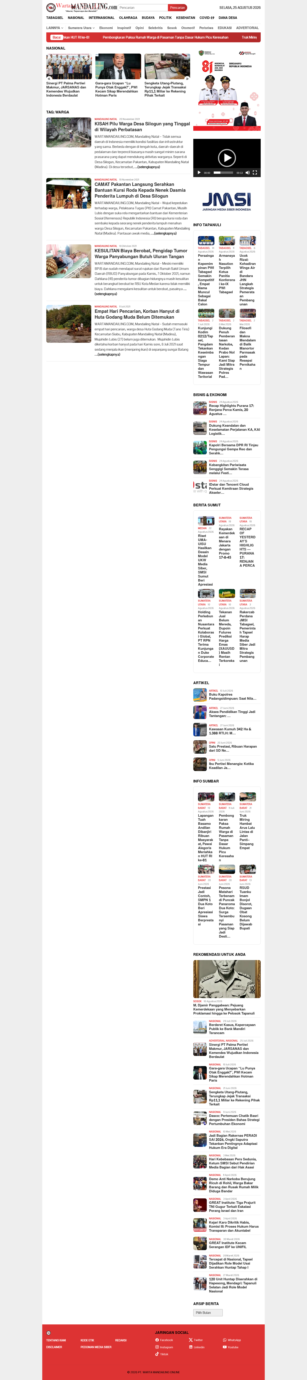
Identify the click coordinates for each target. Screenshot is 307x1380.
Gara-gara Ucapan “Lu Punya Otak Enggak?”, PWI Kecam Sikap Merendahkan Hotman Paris (67, 89)
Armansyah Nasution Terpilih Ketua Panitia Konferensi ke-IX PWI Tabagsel (227, 274)
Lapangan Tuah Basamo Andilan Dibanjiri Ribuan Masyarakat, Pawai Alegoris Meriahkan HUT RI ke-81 (206, 838)
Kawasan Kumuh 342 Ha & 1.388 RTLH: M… (230, 731)
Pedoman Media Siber (96, 1347)
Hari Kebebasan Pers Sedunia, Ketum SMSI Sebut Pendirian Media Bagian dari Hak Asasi (232, 1163)
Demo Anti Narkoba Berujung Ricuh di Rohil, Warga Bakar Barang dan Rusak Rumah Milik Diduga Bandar (233, 1185)
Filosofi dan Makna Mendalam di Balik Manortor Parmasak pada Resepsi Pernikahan (248, 348)
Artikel (213, 690)
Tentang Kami (56, 1340)
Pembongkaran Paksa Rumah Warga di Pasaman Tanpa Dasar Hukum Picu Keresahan (124, 37)
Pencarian (177, 7)
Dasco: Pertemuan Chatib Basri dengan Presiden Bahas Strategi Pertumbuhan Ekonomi (167, 89)
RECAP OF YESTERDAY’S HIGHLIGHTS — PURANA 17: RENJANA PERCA (248, 547)
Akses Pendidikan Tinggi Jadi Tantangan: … (232, 714)
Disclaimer (54, 1347)
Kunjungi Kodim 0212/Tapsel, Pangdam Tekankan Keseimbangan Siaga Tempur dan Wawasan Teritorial (206, 352)
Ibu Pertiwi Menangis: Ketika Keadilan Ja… (231, 766)
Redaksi (121, 1340)
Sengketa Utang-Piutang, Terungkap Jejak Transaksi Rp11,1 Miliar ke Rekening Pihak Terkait (116, 89)
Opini (212, 742)
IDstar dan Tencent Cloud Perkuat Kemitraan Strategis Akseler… (231, 489)
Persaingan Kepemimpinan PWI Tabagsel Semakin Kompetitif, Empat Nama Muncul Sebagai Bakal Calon (206, 280)
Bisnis (213, 402)
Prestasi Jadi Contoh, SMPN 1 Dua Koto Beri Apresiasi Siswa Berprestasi (206, 906)
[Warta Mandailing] (81, 7)
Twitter (198, 1340)
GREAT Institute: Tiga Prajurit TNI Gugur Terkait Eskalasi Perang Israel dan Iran (232, 1207)
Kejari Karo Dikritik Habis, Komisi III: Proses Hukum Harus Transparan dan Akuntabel (234, 1227)
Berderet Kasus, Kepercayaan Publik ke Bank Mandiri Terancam (232, 1029)
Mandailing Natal (106, 119)
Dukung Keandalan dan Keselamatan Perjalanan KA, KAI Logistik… (234, 430)
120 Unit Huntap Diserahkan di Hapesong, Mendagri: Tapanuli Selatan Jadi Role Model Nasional (233, 1285)
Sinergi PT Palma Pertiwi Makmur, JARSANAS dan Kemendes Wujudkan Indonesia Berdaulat (233, 1051)
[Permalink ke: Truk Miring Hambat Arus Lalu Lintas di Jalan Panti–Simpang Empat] (248, 797)
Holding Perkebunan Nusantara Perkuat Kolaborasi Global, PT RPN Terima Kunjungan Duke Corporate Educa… (206, 636)
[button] (227, 158)
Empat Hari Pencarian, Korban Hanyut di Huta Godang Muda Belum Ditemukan (137, 314)
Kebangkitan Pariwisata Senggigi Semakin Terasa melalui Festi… (229, 469)
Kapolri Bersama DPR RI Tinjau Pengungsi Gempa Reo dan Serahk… (233, 449)
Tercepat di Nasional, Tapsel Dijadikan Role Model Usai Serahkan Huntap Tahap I (231, 1264)
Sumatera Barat (204, 806)
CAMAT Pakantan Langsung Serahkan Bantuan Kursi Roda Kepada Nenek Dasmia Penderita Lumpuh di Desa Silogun (140, 190)
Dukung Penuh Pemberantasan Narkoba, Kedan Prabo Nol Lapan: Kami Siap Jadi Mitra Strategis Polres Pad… (227, 352)
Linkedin (199, 1347)
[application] (227, 158)
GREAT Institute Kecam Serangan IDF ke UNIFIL (228, 1245)
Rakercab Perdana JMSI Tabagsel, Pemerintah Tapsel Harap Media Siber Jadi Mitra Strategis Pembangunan (248, 636)
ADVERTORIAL (217, 1040)
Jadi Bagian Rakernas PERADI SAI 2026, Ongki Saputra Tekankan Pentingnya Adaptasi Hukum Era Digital (233, 1142)
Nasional (215, 1021)
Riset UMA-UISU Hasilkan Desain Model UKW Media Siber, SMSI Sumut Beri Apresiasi (205, 560)
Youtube (233, 1347)
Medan (202, 528)
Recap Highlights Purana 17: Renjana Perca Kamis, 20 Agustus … (231, 410)
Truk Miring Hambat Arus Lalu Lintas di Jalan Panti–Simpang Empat (248, 37)
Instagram (166, 1347)
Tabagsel (204, 248)
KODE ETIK (87, 1340)
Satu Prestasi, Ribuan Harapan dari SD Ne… (233, 749)
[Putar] (199, 172)
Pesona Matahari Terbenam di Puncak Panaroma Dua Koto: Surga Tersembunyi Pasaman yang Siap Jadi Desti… (227, 912)
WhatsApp (234, 1340)
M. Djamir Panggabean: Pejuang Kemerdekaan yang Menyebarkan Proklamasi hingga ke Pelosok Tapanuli (224, 1009)
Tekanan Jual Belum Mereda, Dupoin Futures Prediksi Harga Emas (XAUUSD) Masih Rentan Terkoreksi (226, 638)
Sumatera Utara (225, 519)
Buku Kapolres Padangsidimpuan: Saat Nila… (232, 697)
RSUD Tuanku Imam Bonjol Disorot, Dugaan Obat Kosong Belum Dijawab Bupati (246, 908)
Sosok (197, 1001)
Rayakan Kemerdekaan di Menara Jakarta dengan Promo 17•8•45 (227, 543)
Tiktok (164, 1354)
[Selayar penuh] (255, 172)
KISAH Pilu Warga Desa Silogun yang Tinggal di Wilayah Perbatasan (142, 127)
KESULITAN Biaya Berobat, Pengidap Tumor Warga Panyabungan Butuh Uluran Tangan (141, 254)
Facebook (166, 1340)
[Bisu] (247, 172)
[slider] (223, 172)
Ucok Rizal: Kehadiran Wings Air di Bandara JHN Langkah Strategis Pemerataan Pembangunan (248, 280)
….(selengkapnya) (147, 167)
